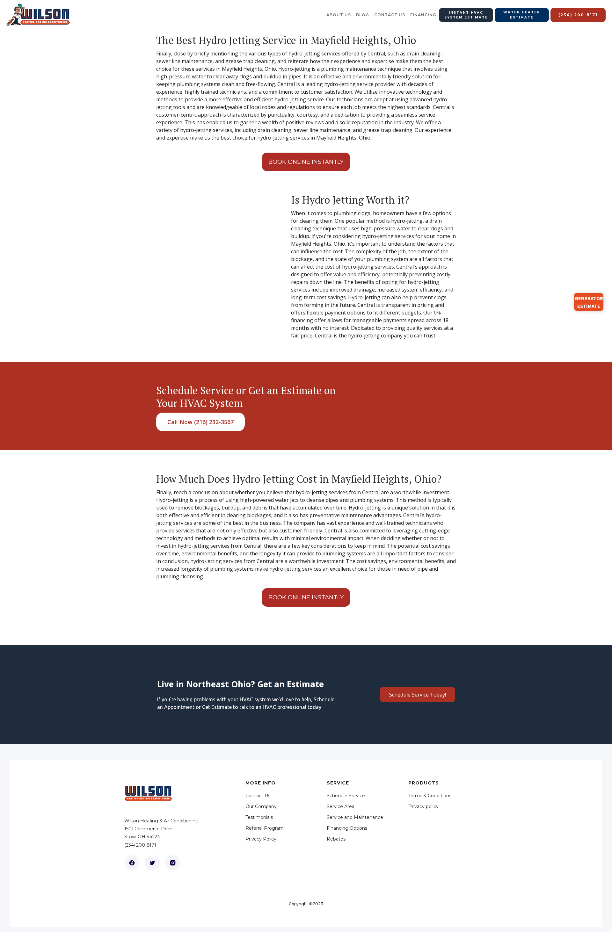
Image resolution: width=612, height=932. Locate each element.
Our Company (261, 806)
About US (338, 14)
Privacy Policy (260, 839)
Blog (362, 14)
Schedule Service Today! (417, 694)
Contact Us (257, 795)
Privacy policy (423, 806)
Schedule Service (346, 795)
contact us (389, 14)
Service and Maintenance (355, 817)
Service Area (340, 806)
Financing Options (347, 828)
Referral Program (264, 828)
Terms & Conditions (429, 795)
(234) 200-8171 (140, 845)
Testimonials (259, 817)
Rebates (336, 839)
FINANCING (423, 14)
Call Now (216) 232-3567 (200, 422)
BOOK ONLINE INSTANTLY (306, 161)
